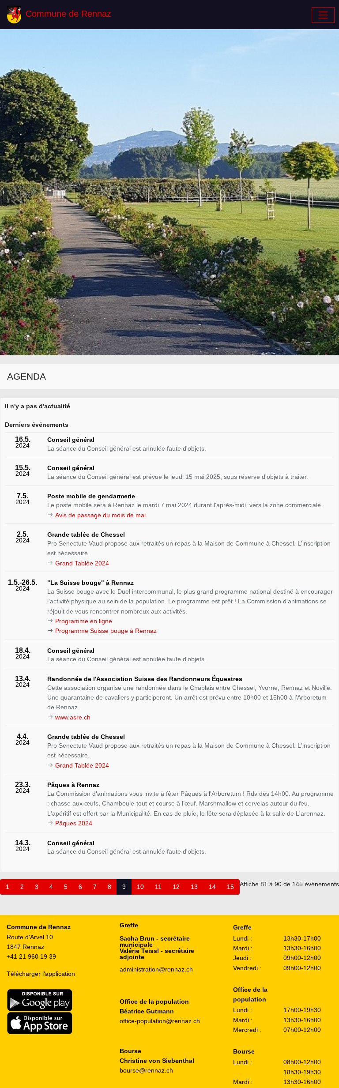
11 (158, 886)
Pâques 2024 (73, 823)
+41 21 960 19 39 (31, 956)
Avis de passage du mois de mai (100, 515)
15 (230, 886)
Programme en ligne (83, 621)
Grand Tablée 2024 (82, 563)
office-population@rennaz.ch (160, 1020)
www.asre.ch (72, 717)
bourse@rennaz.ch (146, 1070)
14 (212, 886)
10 (140, 886)
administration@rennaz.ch (156, 969)
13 (194, 886)
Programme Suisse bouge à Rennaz (106, 630)
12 (176, 886)
